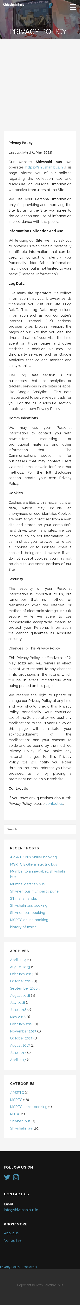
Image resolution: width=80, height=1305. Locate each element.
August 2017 (20, 1045)
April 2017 (18, 1060)
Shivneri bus (20, 1121)
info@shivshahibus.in (21, 1210)
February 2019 (22, 974)
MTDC (15, 1114)
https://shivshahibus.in (44, 167)
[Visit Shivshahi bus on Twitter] (7, 1178)
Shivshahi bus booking (28, 905)
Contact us (13, 1240)
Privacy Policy (10, 1267)
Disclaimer (29, 1267)
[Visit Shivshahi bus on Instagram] (16, 1178)
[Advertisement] (40, 81)
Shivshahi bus (13, 4)
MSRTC (16, 1100)
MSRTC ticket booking (28, 1107)
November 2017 (23, 1031)
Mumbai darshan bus (27, 884)
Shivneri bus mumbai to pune (34, 891)
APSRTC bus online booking (33, 857)
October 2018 (21, 981)
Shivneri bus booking (27, 913)
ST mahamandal (23, 898)
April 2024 (18, 960)
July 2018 (17, 1002)
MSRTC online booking (29, 920)
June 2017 (18, 1053)
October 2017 (21, 1038)
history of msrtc (23, 927)
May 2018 (18, 1017)
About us (11, 1233)
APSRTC (17, 1093)
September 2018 (24, 988)
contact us (54, 803)
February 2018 (22, 1024)
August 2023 (20, 967)
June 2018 (18, 1010)
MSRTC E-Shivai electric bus (33, 864)
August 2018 (20, 995)
